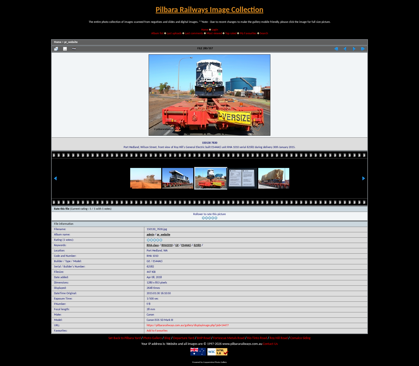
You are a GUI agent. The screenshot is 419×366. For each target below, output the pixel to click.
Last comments (194, 33)
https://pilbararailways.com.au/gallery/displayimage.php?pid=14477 (188, 325)
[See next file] (354, 48)
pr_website (71, 42)
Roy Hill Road (279, 338)
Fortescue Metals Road (228, 338)
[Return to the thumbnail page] (56, 48)
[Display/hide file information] (65, 48)
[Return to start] (336, 48)
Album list (157, 33)
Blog (167, 338)
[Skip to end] (363, 48)
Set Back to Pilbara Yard (124, 338)
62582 (197, 245)
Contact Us (270, 344)
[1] (203, 218)
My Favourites (248, 33)
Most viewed (214, 33)
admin (150, 234)
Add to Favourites (157, 330)
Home (204, 29)
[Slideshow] (74, 48)
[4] (212, 218)
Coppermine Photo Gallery (215, 362)
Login (215, 29)
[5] (216, 218)
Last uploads (174, 33)
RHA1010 (167, 245)
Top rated (230, 33)
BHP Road (203, 338)
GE (177, 245)
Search (264, 33)
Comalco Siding (300, 338)
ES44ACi (186, 245)
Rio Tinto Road (257, 338)
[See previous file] (345, 48)
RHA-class (153, 245)
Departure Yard (183, 338)
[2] (206, 218)
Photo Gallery (152, 338)
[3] (209, 218)
